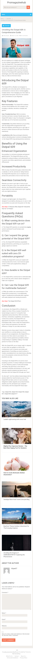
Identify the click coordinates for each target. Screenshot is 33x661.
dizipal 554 (15, 392)
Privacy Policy (23, 657)
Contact (17, 656)
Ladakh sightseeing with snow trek (15, 419)
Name (4, 613)
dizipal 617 (14, 394)
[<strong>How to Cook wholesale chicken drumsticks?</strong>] (16, 463)
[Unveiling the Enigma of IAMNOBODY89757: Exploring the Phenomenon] (16, 543)
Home (2, 18)
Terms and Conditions (12, 657)
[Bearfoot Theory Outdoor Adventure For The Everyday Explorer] (16, 516)
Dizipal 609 (8, 394)
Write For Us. (9, 656)
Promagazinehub (16, 2)
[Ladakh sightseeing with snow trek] (16, 409)
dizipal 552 (8, 392)
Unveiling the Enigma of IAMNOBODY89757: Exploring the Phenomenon (14, 554)
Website (4, 626)
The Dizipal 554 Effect (14, 301)
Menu (3, 14)
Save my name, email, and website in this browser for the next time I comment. (15, 634)
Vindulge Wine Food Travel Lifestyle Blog (16, 499)
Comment (5, 592)
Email (4, 619)
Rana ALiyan (6, 35)
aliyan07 (14, 568)
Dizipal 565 (21, 392)
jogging (29, 227)
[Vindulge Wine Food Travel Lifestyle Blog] (16, 489)
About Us (23, 656)
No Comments (24, 35)
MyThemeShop (16, 653)
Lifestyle (8, 18)
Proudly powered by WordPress (10, 652)
